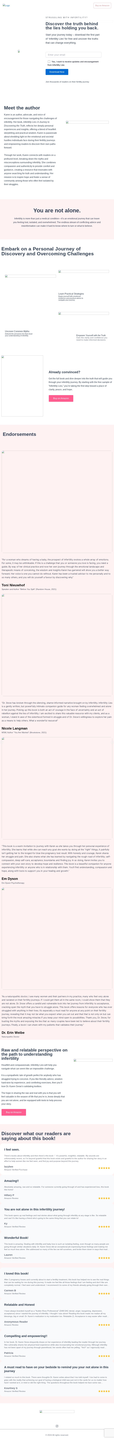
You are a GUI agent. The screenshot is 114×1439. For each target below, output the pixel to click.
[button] (1, 742)
